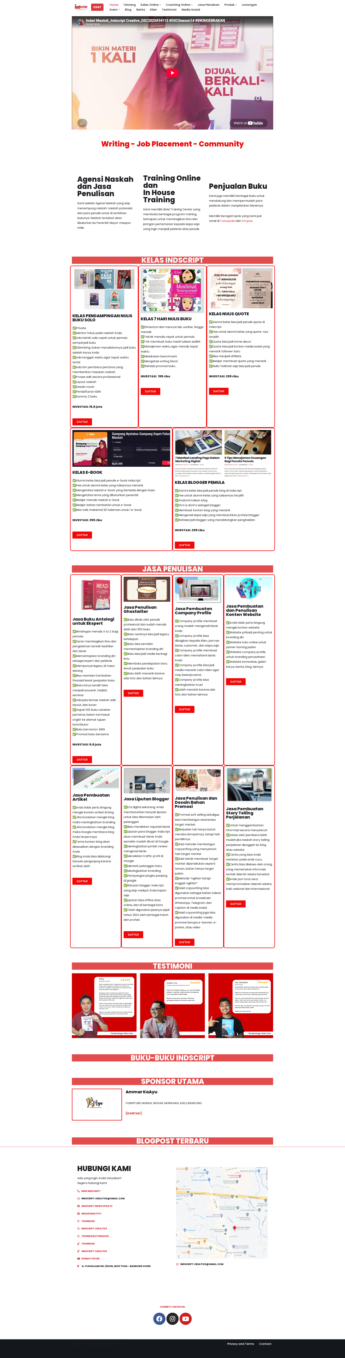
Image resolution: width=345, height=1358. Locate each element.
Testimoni (169, 10)
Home (114, 5)
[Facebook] (159, 1319)
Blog (128, 10)
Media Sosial (190, 10)
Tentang (129, 5)
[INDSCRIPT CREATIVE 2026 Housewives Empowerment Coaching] (80, 7)
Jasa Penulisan (208, 5)
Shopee (247, 221)
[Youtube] (186, 1319)
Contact (265, 1344)
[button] (160, 5)
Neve (76, 1344)
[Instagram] (172, 1319)
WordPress (117, 1344)
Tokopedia (228, 221)
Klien (153, 10)
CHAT (97, 7)
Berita (140, 10)
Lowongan (249, 5)
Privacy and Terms (240, 1344)
